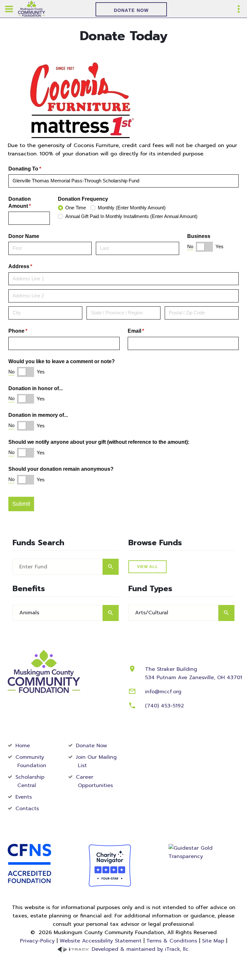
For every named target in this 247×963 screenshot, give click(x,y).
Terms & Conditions (171, 941)
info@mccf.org (163, 692)
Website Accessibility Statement (100, 941)
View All (147, 567)
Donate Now (131, 10)
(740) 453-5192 (164, 706)
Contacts (27, 808)
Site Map (213, 941)
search (111, 567)
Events (23, 797)
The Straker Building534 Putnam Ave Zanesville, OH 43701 (193, 673)
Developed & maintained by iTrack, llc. (139, 949)
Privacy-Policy (37, 941)
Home (22, 745)
